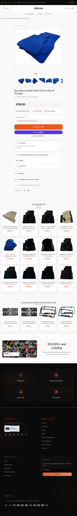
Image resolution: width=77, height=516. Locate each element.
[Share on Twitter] (24, 190)
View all (38, 207)
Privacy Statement (46, 441)
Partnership (45, 426)
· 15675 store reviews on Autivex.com (30, 185)
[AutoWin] (38, 8)
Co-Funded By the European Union (13, 423)
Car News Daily (8, 464)
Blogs (5, 461)
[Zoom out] (31, 73)
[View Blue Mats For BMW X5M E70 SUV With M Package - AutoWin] (21, 81)
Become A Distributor (9, 472)
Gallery (43, 433)
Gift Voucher (7, 475)
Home (1, 18)
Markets (44, 430)
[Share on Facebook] (20, 190)
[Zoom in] (40, 73)
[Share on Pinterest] (28, 190)
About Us (44, 423)
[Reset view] (45, 73)
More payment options (38, 135)
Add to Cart (40, 127)
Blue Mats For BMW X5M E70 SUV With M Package (17, 18)
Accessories (48, 14)
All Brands (39, 14)
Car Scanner (7, 468)
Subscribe (57, 474)
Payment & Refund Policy (48, 437)
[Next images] (60, 81)
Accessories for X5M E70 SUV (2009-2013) (38, 302)
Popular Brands (29, 14)
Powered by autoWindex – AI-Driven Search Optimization (26, 500)
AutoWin (10, 500)
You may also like (38, 204)
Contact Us (45, 448)
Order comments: (21, 117)
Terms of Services (46, 444)
